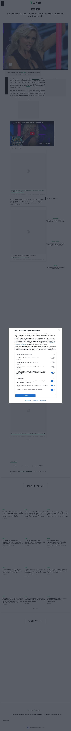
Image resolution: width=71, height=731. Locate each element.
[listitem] (35, 354)
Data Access (35, 400)
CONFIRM (25, 395)
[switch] (52, 358)
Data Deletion (28, 400)
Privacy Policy (43, 400)
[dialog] (35, 365)
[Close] (59, 330)
